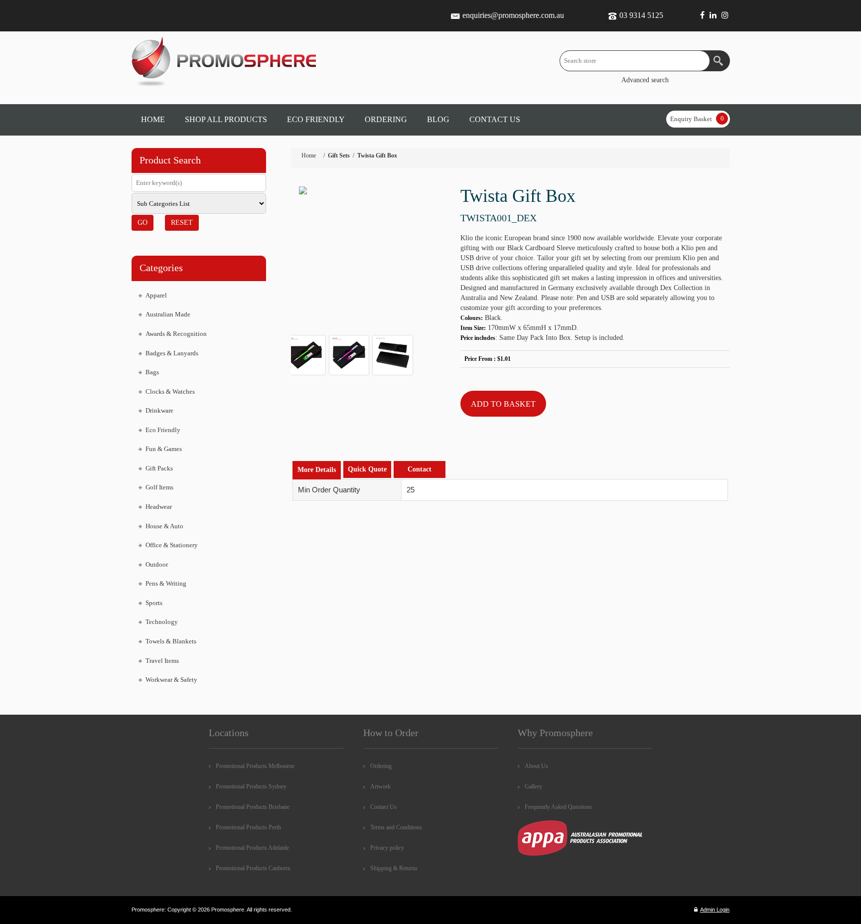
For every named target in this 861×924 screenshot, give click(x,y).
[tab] (316, 470)
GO (142, 222)
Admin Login (714, 910)
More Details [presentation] (316, 469)
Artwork (380, 786)
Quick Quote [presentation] (367, 469)
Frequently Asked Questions (558, 806)
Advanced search (645, 80)
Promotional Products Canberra (253, 868)
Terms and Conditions (396, 827)
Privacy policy (387, 847)
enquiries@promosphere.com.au (513, 15)
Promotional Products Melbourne (255, 766)
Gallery (533, 786)
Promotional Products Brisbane (252, 806)
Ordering (381, 766)
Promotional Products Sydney (251, 786)
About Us (536, 766)
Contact (419, 469)
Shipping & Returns (394, 868)
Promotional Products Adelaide (252, 847)
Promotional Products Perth (248, 827)
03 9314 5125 (641, 15)
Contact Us (383, 806)
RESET (182, 222)
